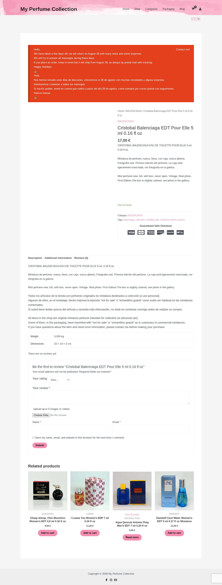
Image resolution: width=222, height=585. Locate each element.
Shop (137, 9)
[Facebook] (106, 580)
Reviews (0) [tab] (81, 258)
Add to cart (47, 532)
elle (157, 219)
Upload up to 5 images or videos (51, 409)
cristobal (150, 219)
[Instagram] (111, 580)
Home (126, 9)
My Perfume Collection (48, 9)
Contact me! (183, 49)
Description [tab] (35, 258)
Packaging (168, 9)
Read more (132, 537)
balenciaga (129, 219)
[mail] (115, 580)
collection (140, 219)
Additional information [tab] (58, 258)
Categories (151, 9)
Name (36, 422)
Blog (182, 9)
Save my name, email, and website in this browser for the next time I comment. (80, 437)
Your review (41, 388)
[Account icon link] (200, 9)
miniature (164, 219)
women (181, 219)
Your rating (39, 378)
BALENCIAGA (134, 111)
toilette (173, 219)
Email (117, 422)
